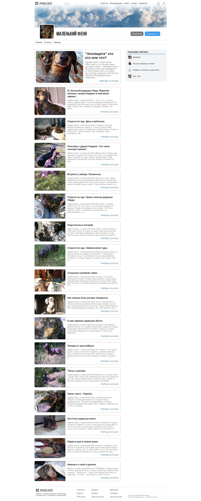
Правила (94, 490)
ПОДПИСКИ (143, 3)
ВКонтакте (114, 490)
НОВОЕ (126, 3)
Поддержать (137, 34)
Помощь (94, 493)
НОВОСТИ (104, 3)
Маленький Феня (71, 34)
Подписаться (152, 34)
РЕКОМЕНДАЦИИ (116, 3)
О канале (48, 42)
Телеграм (113, 493)
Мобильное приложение (137, 490)
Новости (80, 493)
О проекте (81, 490)
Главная (38, 42)
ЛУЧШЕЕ (134, 3)
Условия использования (151, 497)
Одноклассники (116, 497)
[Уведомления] (158, 3)
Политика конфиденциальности (136, 497)
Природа (57, 42)
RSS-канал (81, 497)
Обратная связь (97, 497)
